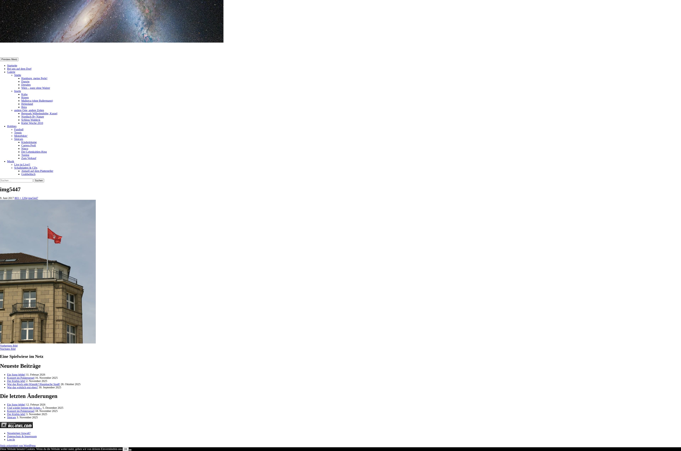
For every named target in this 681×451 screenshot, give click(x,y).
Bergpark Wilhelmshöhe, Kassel (39, 113)
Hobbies (11, 126)
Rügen (25, 97)
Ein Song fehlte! (16, 374)
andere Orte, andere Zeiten (29, 110)
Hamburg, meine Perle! (34, 78)
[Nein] (130, 449)
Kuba (24, 94)
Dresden (26, 84)
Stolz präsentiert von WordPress (18, 445)
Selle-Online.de (18, 50)
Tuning (25, 154)
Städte (17, 75)
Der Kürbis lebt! (16, 381)
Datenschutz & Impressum (22, 436)
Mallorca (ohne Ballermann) (37, 100)
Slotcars (18, 139)
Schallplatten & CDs (25, 167)
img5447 (33, 198)
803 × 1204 (21, 198)
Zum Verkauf (28, 158)
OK (125, 449)
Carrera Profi (28, 145)
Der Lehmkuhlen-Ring (34, 151)
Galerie (11, 71)
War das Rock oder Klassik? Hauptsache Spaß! (33, 384)
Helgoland (27, 103)
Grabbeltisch (28, 174)
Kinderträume (29, 142)
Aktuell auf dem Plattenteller (37, 170)
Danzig (25, 81)
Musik (10, 161)
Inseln (17, 91)
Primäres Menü (9, 59)
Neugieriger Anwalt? (19, 433)
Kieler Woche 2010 (32, 123)
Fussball (18, 129)
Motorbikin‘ (21, 135)
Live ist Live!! (22, 164)
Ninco (24, 148)
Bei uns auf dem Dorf (19, 68)
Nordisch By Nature (32, 116)
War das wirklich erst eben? (22, 387)
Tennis (18, 132)
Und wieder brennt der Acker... (24, 407)
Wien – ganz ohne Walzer (35, 87)
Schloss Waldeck (30, 119)
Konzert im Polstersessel (20, 377)
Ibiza (24, 107)
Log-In (11, 439)
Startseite (12, 65)
